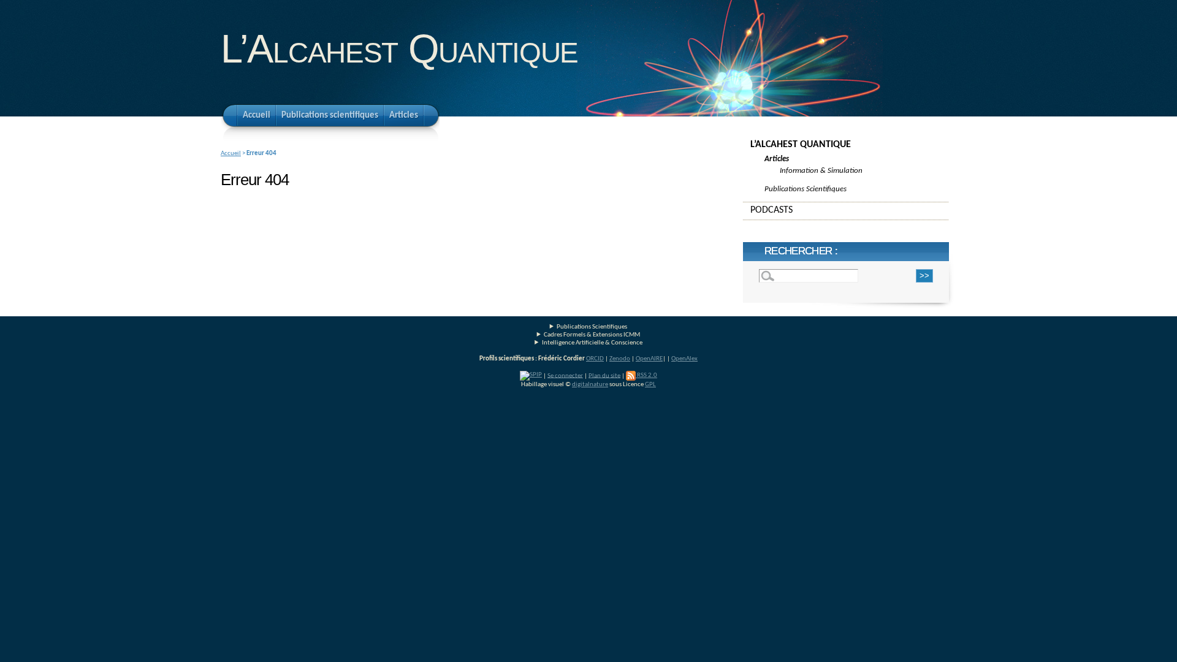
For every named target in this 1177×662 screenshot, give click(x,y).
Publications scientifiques (329, 115)
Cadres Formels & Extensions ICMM (592, 335)
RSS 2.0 (646, 375)
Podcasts (771, 210)
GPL (650, 384)
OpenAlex (684, 359)
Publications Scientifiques (805, 189)
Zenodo (619, 359)
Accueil (256, 115)
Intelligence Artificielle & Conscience (592, 343)
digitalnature (590, 384)
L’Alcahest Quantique (399, 48)
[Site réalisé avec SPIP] (531, 375)
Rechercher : (800, 251)
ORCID (595, 359)
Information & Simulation (821, 171)
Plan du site (604, 375)
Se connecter (565, 375)
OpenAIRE (649, 359)
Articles (403, 115)
